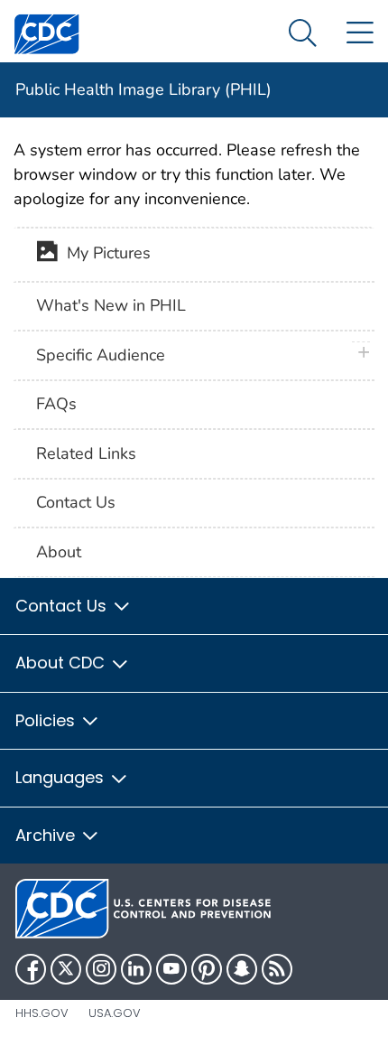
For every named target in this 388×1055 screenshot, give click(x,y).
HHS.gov (42, 1013)
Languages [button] (61, 777)
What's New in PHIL (111, 305)
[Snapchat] (241, 969)
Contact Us (75, 502)
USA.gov (114, 1013)
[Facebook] (30, 969)
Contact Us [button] (63, 605)
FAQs (56, 404)
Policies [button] (47, 720)
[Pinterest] (206, 969)
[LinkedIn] (136, 969)
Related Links (86, 453)
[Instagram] (101, 969)
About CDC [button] (62, 662)
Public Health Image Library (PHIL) (143, 89)
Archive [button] (47, 835)
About (58, 552)
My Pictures (104, 253)
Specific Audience (100, 355)
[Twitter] (66, 969)
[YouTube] (171, 969)
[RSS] (277, 969)
